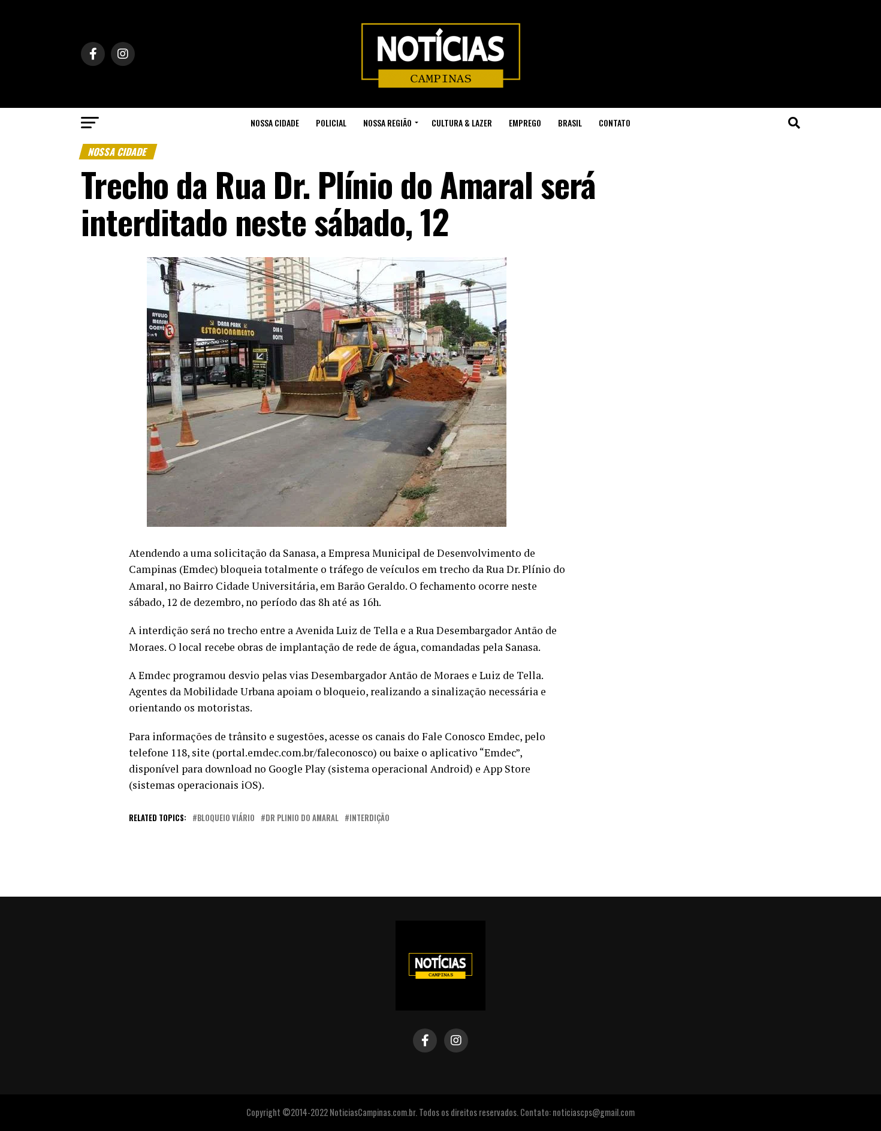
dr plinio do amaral (302, 818)
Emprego (525, 122)
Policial (331, 122)
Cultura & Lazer (462, 122)
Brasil (570, 122)
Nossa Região (387, 122)
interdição (369, 818)
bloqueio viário (226, 818)
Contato (614, 122)
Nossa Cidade (275, 122)
